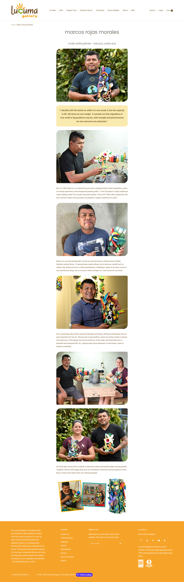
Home (13, 25)
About (125, 10)
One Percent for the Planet (157, 553)
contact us (65, 534)
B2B (132, 10)
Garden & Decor (86, 10)
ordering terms (67, 538)
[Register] (120, 543)
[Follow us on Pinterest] (153, 540)
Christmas (100, 10)
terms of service (67, 557)
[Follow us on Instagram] (147, 540)
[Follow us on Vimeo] (165, 540)
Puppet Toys (71, 10)
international (66, 549)
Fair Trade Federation (159, 550)
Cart (169, 10)
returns (63, 545)
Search (152, 10)
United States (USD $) (20, 575)
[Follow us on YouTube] (159, 540)
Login (161, 10)
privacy (63, 553)
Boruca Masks (113, 10)
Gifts (61, 10)
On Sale (53, 10)
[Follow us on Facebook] (141, 540)
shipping (64, 542)
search (63, 560)
